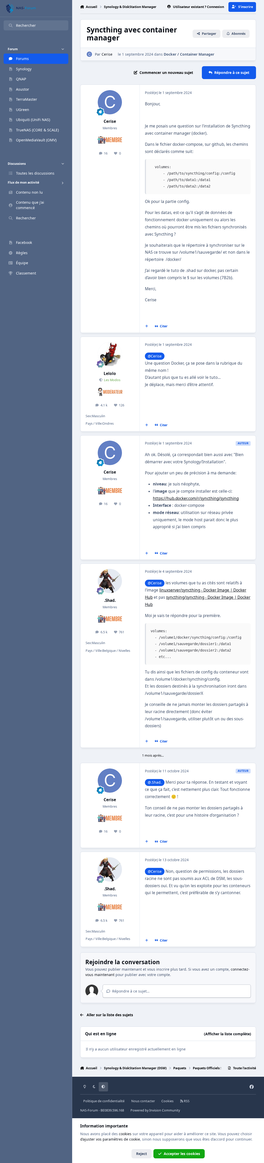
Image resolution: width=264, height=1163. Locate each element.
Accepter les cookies (182, 1153)
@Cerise (155, 356)
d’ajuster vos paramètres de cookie (110, 1139)
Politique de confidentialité (104, 1101)
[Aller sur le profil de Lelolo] (110, 354)
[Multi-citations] (146, 326)
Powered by (155, 1110)
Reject (141, 1153)
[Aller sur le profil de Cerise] (89, 54)
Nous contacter (143, 1101)
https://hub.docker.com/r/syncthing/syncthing (196, 498)
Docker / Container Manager (189, 54)
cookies (125, 1133)
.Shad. (110, 600)
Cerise (107, 54)
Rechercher (26, 25)
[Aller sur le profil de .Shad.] (110, 581)
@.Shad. (155, 782)
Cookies (167, 1101)
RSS (186, 1101)
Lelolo (110, 373)
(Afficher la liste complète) (227, 1033)
